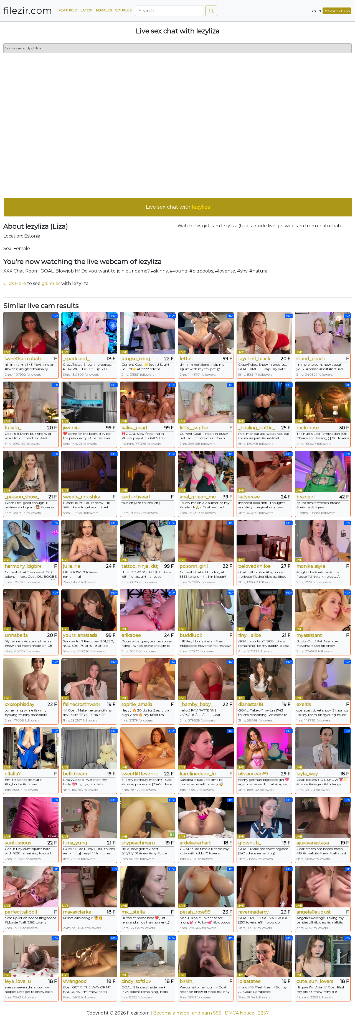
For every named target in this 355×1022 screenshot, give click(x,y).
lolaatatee (249, 981)
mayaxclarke (77, 912)
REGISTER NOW (336, 11)
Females (104, 10)
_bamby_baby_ (196, 704)
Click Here (14, 283)
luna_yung (75, 843)
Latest (86, 10)
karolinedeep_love (198, 773)
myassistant (309, 635)
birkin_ (187, 981)
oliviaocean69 (253, 773)
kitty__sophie (194, 427)
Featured (68, 10)
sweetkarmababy (23, 358)
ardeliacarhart (195, 843)
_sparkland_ (76, 358)
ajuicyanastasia (312, 843)
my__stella (133, 912)
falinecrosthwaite (81, 704)
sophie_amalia (136, 704)
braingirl (305, 496)
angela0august (313, 912)
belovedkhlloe (254, 566)
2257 (263, 1013)
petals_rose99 (195, 912)
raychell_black (254, 358)
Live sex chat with (178, 207)
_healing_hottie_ (256, 427)
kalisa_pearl (134, 427)
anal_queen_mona (198, 496)
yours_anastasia (80, 635)
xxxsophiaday (19, 704)
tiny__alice (249, 635)
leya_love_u (18, 981)
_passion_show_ (22, 496)
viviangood (75, 981)
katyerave (249, 496)
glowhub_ (249, 843)
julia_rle (71, 566)
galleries (51, 283)
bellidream (75, 773)
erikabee (131, 635)
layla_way (307, 773)
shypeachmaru (138, 843)
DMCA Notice (239, 1013)
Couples (123, 10)
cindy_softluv (136, 981)
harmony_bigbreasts (23, 566)
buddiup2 (191, 635)
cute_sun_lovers (314, 981)
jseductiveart (136, 496)
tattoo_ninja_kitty (139, 566)
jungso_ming (135, 358)
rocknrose (307, 427)
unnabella (16, 635)
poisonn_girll (194, 566)
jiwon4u (72, 427)
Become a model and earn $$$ (187, 1013)
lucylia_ (13, 427)
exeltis (303, 704)
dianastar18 (250, 704)
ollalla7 (13, 773)
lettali (186, 358)
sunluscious (18, 843)
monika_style (310, 566)
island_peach (310, 358)
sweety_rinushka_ (81, 496)
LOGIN (315, 11)
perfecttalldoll (21, 912)
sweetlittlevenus (139, 773)
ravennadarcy (253, 912)
